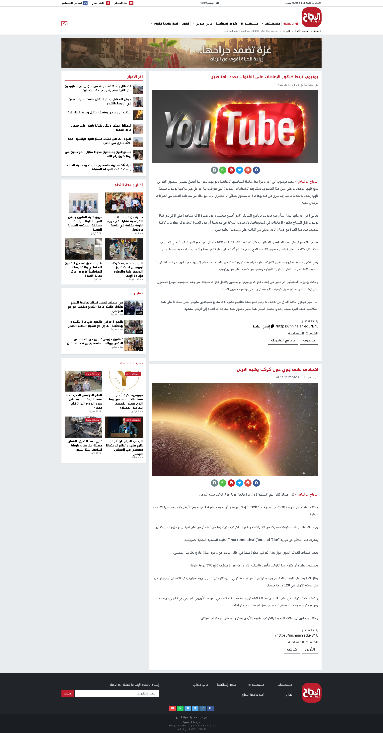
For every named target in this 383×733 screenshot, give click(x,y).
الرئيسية (317, 31)
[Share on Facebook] (256, 170)
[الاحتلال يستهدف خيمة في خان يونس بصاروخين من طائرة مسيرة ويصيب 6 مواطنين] (138, 89)
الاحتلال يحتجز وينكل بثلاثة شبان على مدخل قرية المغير (101, 128)
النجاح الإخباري (312, 17)
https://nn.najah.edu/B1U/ (296, 635)
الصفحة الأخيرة (302, 31)
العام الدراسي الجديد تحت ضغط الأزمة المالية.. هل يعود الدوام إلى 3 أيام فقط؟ (84, 401)
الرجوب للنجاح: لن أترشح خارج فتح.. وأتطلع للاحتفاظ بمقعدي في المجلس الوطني (124, 447)
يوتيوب (309, 340)
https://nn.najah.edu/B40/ (297, 326)
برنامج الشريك (283, 340)
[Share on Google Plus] (248, 170)
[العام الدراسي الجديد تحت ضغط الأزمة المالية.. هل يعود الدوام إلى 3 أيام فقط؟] (83, 381)
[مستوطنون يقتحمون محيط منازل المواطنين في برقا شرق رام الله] (138, 155)
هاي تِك (286, 31)
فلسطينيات (272, 23)
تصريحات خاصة (131, 363)
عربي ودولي (203, 23)
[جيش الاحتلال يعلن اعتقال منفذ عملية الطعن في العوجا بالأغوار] (138, 102)
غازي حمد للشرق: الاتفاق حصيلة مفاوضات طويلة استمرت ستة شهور (84, 445)
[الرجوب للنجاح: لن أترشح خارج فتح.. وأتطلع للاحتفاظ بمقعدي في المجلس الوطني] (124, 427)
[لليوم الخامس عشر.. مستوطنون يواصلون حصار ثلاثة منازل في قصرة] (138, 141)
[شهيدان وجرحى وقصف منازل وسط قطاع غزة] (138, 115)
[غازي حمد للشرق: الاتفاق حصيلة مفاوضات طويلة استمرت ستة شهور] (83, 427)
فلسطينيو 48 (249, 23)
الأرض (310, 649)
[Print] (214, 170)
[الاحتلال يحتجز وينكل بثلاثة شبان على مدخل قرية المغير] (138, 128)
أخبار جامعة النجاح (165, 23)
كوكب (292, 649)
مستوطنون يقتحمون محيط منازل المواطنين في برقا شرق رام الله (98, 154)
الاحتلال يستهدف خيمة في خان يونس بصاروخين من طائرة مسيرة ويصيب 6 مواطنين (98, 88)
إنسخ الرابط (262, 326)
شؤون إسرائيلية (226, 23)
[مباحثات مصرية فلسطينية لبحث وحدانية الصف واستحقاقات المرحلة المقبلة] (138, 168)
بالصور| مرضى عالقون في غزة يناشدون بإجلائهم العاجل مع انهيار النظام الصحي (95, 324)
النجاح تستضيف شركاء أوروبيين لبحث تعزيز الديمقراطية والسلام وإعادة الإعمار (127, 269)
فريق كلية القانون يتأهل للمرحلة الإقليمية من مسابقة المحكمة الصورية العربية (85, 223)
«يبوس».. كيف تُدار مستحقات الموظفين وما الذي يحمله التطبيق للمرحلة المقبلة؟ (126, 401)
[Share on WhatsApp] (222, 170)
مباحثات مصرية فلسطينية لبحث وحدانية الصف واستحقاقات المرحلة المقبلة (99, 167)
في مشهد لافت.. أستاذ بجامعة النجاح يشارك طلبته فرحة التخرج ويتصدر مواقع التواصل (95, 307)
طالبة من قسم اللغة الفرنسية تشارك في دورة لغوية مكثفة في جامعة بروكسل (125, 223)
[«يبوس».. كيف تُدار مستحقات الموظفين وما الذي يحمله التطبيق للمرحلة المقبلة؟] (124, 381)
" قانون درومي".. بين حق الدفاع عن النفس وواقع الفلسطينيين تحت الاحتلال (95, 341)
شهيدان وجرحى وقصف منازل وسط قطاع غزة (99, 112)
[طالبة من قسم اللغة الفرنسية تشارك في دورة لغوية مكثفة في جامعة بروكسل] (124, 203)
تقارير (185, 23)
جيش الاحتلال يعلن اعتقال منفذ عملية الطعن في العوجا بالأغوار (100, 101)
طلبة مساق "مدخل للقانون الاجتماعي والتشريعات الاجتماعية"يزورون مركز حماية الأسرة (83, 269)
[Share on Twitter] (239, 170)
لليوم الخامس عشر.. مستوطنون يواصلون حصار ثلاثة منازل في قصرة (99, 141)
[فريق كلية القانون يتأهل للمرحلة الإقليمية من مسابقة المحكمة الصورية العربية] (83, 203)
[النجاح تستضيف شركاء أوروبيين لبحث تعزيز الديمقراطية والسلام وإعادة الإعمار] (124, 249)
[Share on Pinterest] (231, 170)
